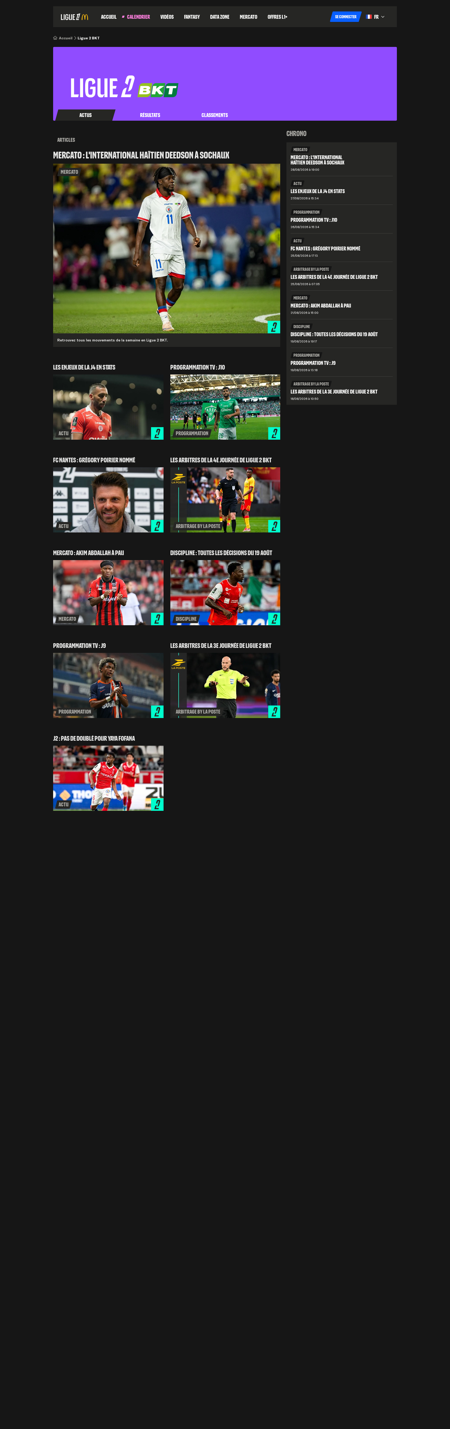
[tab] (85, 115)
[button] (346, 16)
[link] (65, 38)
